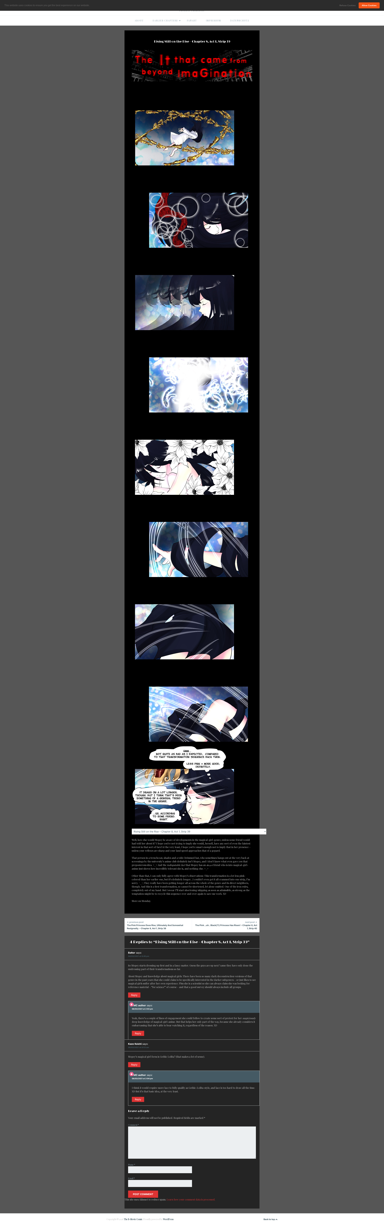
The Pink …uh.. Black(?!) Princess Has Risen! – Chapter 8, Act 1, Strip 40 (226, 925)
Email (131, 1178)
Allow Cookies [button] (369, 5)
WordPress (168, 1219)
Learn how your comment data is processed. (191, 1199)
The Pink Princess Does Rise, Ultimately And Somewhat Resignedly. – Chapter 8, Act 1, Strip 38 (155, 925)
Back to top (269, 1219)
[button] (90, 5)
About (139, 20)
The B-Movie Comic (133, 1219)
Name (131, 1164)
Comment (133, 1124)
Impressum (213, 20)
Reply (134, 995)
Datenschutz (239, 20)
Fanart (192, 20)
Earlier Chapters (165, 20)
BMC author (139, 1005)
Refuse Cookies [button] (347, 5)
